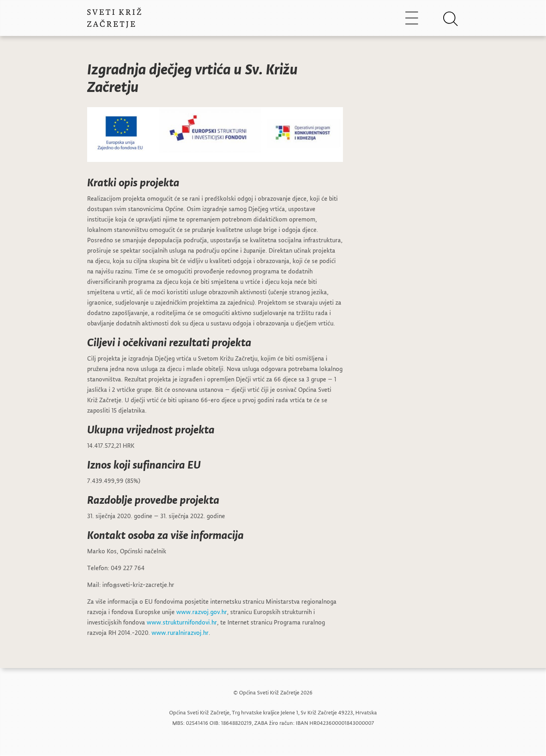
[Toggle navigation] (412, 17)
